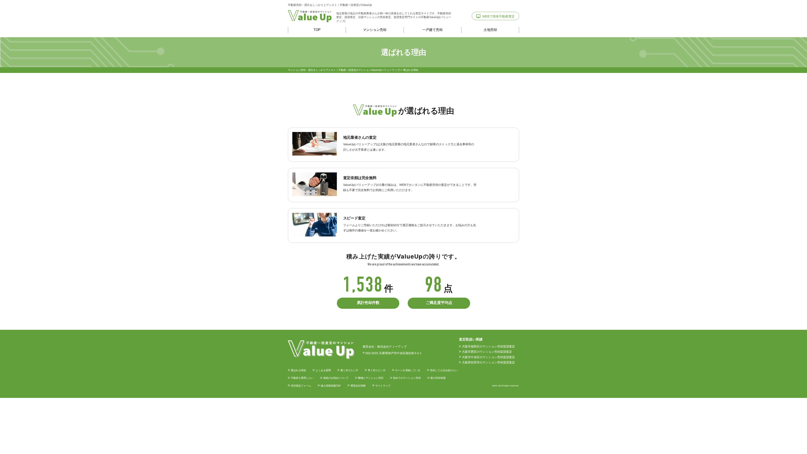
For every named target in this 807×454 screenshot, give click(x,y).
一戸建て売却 (432, 30)
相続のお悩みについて (335, 377)
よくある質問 (323, 370)
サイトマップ (382, 385)
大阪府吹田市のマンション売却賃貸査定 (488, 362)
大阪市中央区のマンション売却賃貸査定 (488, 357)
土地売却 (490, 30)
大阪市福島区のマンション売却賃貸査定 (488, 346)
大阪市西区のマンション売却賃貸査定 (487, 351)
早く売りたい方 (376, 370)
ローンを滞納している (407, 370)
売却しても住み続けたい (444, 370)
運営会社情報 (358, 385)
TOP (317, 30)
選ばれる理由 (298, 370)
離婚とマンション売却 (370, 377)
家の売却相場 (438, 377)
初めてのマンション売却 (407, 377)
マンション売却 (374, 30)
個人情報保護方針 (331, 385)
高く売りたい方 (349, 370)
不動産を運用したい (302, 377)
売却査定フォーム (301, 385)
